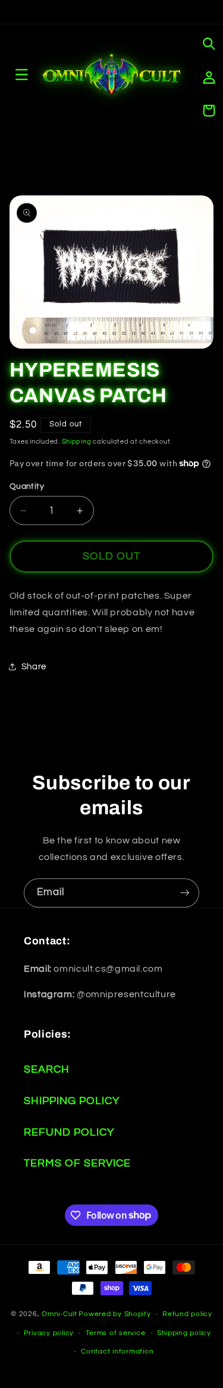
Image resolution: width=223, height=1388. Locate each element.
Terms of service (116, 1333)
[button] (208, 44)
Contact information (117, 1351)
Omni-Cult (59, 1314)
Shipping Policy (72, 1100)
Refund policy (187, 1314)
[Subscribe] (185, 893)
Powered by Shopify (114, 1314)
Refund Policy (69, 1132)
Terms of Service (77, 1163)
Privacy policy (49, 1333)
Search (47, 1069)
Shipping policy (184, 1333)
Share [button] (33, 666)
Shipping (77, 441)
